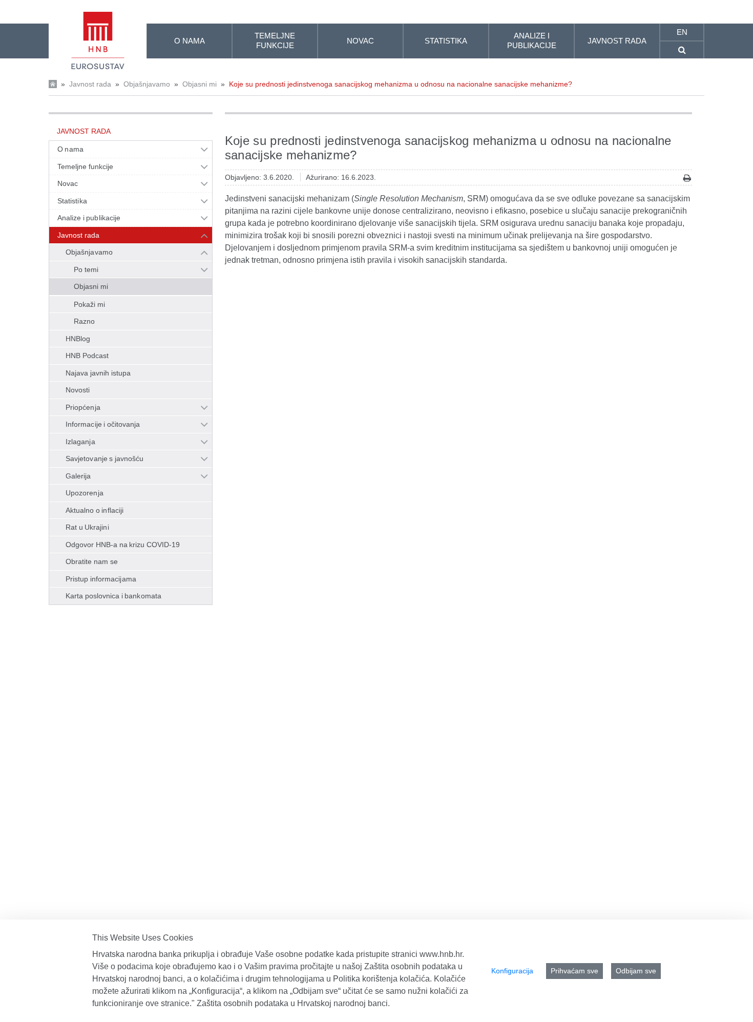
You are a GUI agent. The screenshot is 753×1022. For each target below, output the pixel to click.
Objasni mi (199, 84)
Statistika (72, 201)
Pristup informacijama (101, 579)
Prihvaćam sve (574, 971)
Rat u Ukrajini (87, 527)
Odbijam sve (636, 971)
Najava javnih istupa (98, 373)
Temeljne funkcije (85, 166)
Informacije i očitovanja (103, 424)
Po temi (86, 269)
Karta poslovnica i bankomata (113, 596)
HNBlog (78, 339)
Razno (84, 321)
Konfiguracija (512, 971)
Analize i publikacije (88, 218)
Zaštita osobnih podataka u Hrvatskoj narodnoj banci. (293, 1003)
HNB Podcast (87, 355)
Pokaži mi (89, 304)
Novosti (78, 390)
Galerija (78, 476)
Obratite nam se (92, 561)
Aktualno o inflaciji (94, 510)
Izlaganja (80, 441)
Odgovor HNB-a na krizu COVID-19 (123, 544)
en (682, 32)
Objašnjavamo (146, 84)
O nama (70, 149)
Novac (67, 183)
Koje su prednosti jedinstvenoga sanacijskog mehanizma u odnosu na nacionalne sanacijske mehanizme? (400, 84)
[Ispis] (687, 178)
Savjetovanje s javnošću (104, 458)
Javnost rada (90, 84)
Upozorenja (84, 493)
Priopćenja (83, 407)
